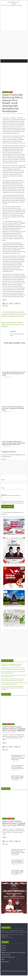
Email (3, 487)
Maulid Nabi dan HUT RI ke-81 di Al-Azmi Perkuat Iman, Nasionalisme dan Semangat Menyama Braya (18, 757)
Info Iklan (3, 950)
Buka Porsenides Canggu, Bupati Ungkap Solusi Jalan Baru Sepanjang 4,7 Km (17, 777)
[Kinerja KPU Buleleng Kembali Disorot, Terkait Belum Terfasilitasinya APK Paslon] (14, 346)
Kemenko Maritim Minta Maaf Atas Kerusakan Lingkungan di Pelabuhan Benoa (13, 408)
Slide (13, 724)
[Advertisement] (14, 44)
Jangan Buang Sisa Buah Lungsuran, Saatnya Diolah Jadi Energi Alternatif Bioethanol (12, 324)
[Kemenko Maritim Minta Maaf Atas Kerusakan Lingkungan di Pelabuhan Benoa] (14, 381)
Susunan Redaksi (5, 961)
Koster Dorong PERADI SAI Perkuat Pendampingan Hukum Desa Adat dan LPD (17, 767)
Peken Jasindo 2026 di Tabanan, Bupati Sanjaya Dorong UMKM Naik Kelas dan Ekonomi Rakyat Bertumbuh (12, 688)
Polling (2, 959)
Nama (3, 479)
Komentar (4, 459)
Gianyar (4, 724)
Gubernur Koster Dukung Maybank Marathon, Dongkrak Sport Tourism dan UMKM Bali (13, 729)
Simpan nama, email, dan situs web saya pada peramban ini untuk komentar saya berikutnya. (12, 502)
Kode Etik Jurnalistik (5, 954)
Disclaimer (3, 948)
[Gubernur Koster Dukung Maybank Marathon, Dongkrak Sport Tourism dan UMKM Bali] (14, 697)
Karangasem (5, 92)
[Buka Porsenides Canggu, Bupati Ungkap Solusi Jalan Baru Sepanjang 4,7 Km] (6, 775)
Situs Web (3, 494)
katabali (14, 113)
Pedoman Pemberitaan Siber (8, 957)
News (11, 92)
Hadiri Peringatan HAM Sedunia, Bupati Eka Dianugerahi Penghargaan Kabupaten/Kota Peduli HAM (13, 443)
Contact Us (3, 945)
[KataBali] (2, 60)
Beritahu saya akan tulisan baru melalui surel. (14, 517)
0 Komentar (20, 113)
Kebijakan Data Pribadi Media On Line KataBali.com (13, 952)
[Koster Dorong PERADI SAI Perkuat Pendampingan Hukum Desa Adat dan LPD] (6, 765)
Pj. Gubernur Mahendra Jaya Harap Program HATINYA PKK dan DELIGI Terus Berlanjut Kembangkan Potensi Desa (13, 314)
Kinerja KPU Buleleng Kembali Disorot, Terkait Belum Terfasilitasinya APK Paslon (14, 373)
